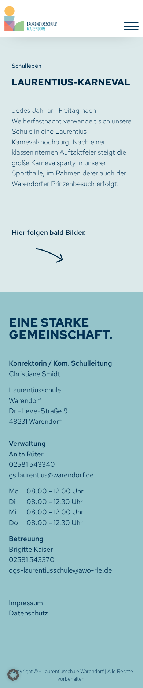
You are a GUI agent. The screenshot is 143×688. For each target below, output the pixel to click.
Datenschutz (28, 613)
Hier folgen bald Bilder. (49, 232)
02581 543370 (32, 559)
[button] (13, 675)
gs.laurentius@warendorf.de (51, 475)
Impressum (26, 602)
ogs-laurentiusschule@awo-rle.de (60, 570)
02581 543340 (32, 464)
